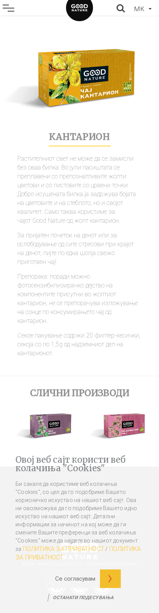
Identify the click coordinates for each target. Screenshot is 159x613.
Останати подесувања (83, 597)
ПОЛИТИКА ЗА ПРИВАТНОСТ (63, 549)
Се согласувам (75, 578)
